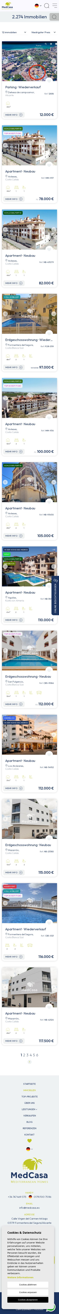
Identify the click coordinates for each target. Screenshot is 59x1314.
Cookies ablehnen (28, 1284)
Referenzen (29, 1128)
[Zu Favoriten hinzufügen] (49, 81)
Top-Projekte (29, 1096)
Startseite (29, 1083)
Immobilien (29, 1090)
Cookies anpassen (28, 1292)
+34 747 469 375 (17, 1196)
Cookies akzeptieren (28, 1299)
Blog (30, 1122)
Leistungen (28, 1109)
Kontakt (29, 1134)
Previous (5, 61)
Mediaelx (38, 1309)
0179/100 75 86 (42, 1196)
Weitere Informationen (20, 1277)
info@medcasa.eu (29, 1207)
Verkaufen (29, 1115)
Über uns (29, 1103)
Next (53, 61)
